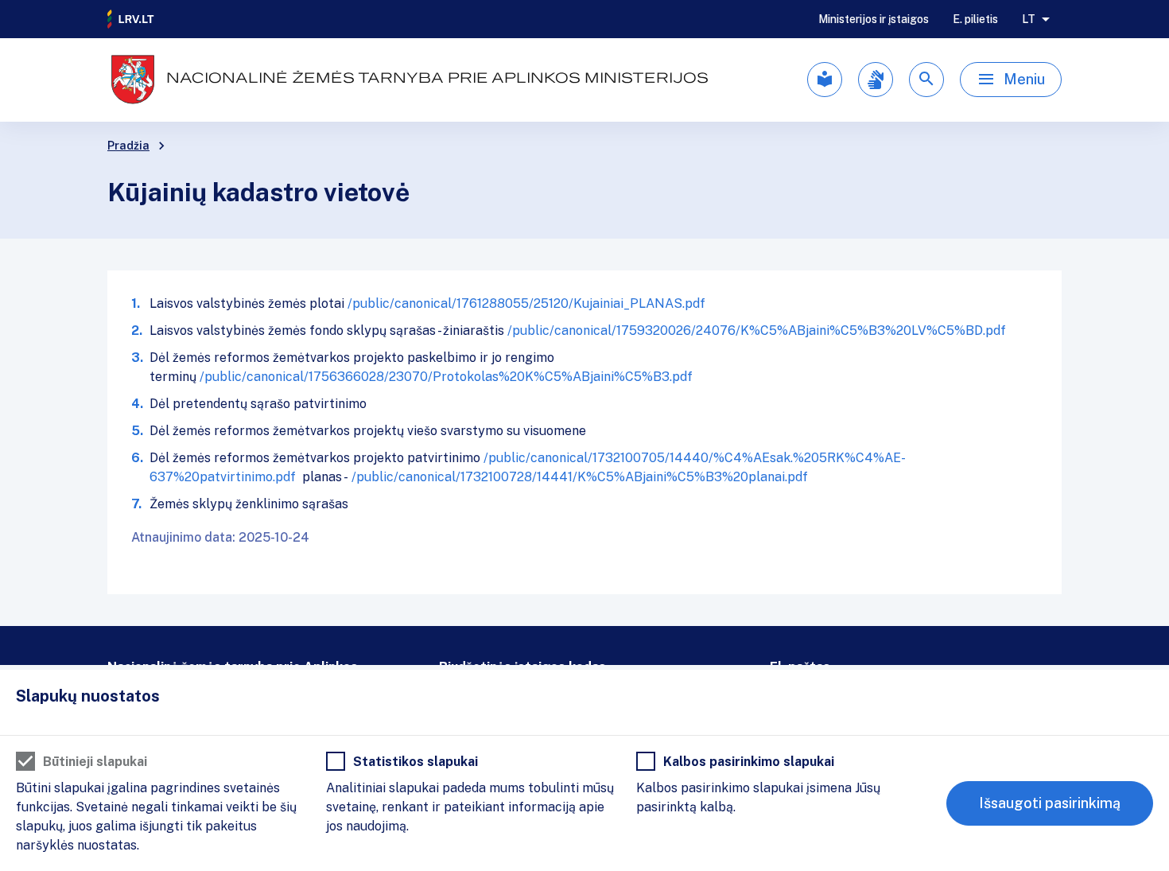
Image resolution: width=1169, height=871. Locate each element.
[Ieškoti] (926, 79)
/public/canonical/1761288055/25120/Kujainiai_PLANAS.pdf (526, 303)
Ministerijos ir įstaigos (873, 19)
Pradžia (128, 145)
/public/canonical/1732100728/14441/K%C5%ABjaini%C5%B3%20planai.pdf (579, 476)
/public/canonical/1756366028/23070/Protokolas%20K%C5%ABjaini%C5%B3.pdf (446, 376)
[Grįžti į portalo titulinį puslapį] (131, 19)
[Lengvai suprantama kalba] (824, 79)
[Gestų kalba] (875, 79)
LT (1028, 19)
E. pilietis (975, 19)
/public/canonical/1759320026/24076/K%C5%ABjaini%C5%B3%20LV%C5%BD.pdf (756, 330)
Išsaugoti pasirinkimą (1049, 803)
